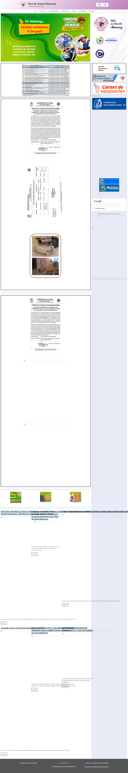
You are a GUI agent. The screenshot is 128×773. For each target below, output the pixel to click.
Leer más (4, 622)
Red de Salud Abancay (42, 3)
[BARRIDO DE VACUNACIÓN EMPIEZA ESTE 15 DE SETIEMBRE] (77, 675)
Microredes (66, 11)
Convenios (91, 11)
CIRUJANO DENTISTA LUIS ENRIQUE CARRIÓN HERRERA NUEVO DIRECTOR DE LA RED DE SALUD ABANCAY (52, 630)
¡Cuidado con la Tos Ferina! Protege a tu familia (22, 628)
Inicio (35, 11)
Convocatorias (82, 11)
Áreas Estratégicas (54, 11)
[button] (46, 11)
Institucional (42, 11)
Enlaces (74, 11)
